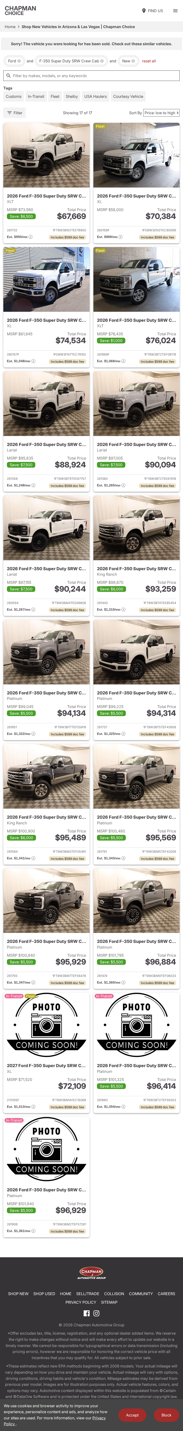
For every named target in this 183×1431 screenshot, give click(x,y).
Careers (166, 1293)
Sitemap (109, 1302)
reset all (149, 61)
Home (10, 26)
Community (141, 1293)
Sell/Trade (87, 1293)
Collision (114, 1293)
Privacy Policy (81, 1302)
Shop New (18, 1293)
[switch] (175, 10)
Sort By (135, 112)
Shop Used (44, 1293)
